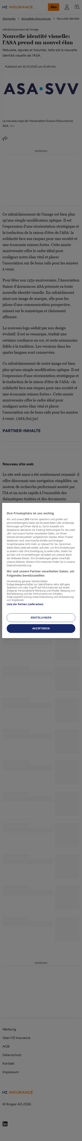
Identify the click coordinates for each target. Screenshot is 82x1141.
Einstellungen (41, 617)
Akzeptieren (41, 628)
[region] (41, 570)
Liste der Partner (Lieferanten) (25, 604)
